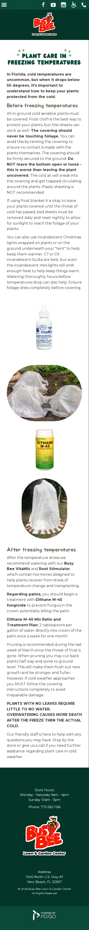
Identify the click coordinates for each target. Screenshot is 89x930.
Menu (4, 5)
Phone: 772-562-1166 (44, 807)
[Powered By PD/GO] (44, 919)
